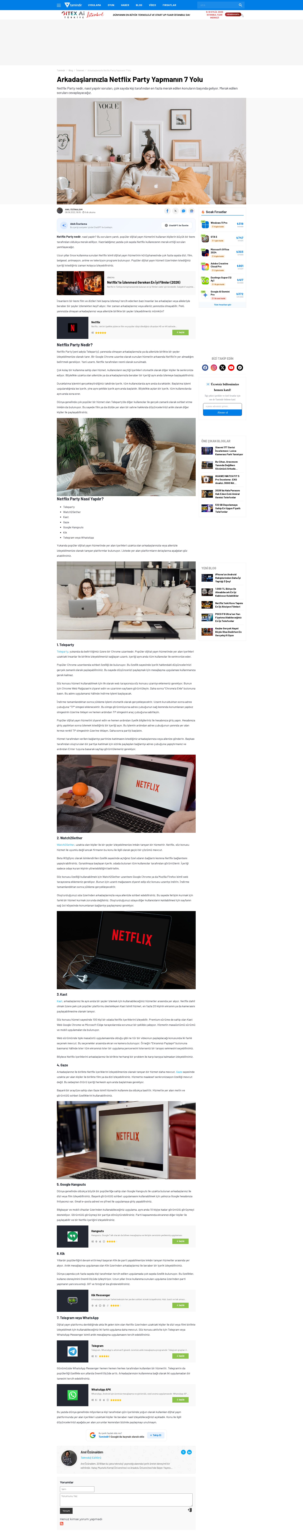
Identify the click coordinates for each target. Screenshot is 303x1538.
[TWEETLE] (176, 213)
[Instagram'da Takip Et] (214, 367)
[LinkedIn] (189, 1452)
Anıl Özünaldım (74, 209)
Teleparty (62, 651)
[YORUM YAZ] (184, 213)
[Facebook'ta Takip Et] (205, 367)
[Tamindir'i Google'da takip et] (126, 1435)
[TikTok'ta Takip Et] (240, 367)
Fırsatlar (169, 4)
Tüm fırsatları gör (222, 304)
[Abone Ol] (191, 211)
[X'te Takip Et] (222, 367)
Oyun (111, 4)
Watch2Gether (65, 844)
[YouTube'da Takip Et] (231, 367)
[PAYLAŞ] (168, 213)
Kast (59, 1001)
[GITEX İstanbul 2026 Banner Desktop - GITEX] (151, 11)
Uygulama (94, 4)
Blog (139, 4)
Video (152, 4)
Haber (125, 4)
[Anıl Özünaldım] (69, 1452)
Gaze (179, 1071)
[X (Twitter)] (183, 1452)
